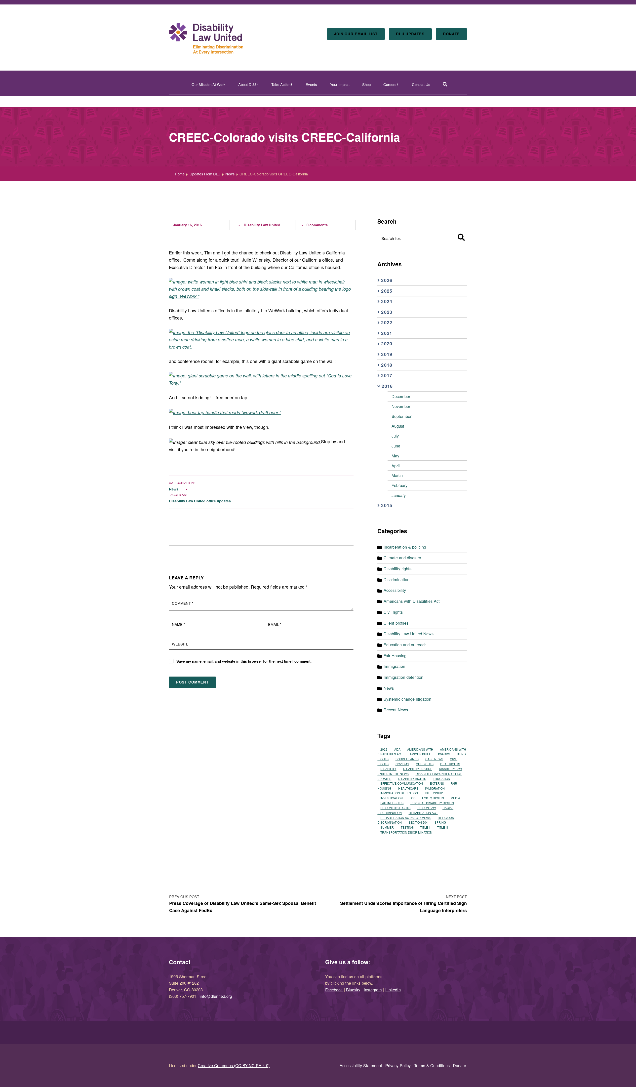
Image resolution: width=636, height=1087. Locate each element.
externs (437, 783)
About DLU (247, 84)
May (395, 456)
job (412, 798)
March (397, 475)
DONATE (451, 33)
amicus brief (420, 754)
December (401, 396)
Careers (390, 84)
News (173, 488)
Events (311, 84)
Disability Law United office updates (200, 500)
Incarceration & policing (405, 547)
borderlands (407, 759)
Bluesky (353, 990)
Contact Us (421, 84)
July (395, 436)
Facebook (334, 990)
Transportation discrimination (406, 832)
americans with (420, 749)
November (401, 406)
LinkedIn (393, 990)
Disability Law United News (409, 634)
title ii (425, 827)
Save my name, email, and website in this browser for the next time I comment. (244, 661)
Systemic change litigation (407, 699)
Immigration (394, 666)
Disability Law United (262, 224)
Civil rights (393, 612)
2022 (383, 749)
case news (434, 759)
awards (443, 754)
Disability (388, 769)
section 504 (418, 822)
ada (397, 749)
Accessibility (395, 590)
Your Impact (340, 84)
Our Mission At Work (209, 84)
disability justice (417, 769)
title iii (442, 827)
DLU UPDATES (410, 33)
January (399, 495)
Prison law (426, 808)
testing (407, 827)
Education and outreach (405, 644)
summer (387, 827)
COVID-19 (402, 764)
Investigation (391, 798)
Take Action (280, 84)
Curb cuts (425, 764)
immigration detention (399, 793)
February (399, 485)
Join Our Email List (356, 33)
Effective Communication (401, 783)
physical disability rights (432, 803)
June (396, 446)
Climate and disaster (402, 558)
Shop (366, 84)
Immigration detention (403, 677)
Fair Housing (395, 655)
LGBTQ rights (433, 798)
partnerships (391, 803)
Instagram (373, 990)
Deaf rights (450, 764)
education (441, 778)
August (398, 426)
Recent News (396, 710)
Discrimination (396, 579)
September (401, 416)
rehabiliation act (423, 813)
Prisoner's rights (395, 808)
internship (434, 793)
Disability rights (397, 568)
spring (440, 822)
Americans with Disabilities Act (412, 601)
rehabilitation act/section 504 (405, 817)
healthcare (408, 788)
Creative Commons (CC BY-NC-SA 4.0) (234, 1065)
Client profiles (396, 623)
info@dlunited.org (216, 996)
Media (455, 798)
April (396, 466)
